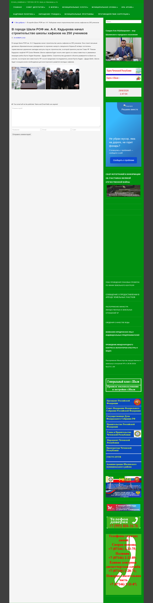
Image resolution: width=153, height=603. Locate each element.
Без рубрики (20, 22)
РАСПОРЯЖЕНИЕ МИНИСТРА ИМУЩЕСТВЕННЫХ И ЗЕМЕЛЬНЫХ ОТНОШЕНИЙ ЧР (119, 310)
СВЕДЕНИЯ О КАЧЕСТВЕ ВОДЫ (117, 322)
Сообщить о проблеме (123, 160)
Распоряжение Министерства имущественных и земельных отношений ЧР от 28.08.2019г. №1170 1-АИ (123, 364)
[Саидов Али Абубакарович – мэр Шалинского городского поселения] (123, 61)
